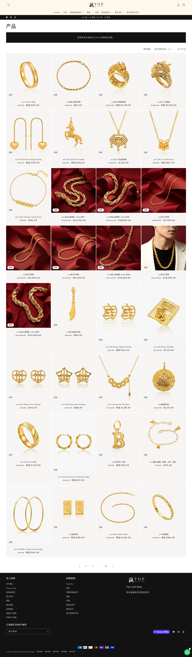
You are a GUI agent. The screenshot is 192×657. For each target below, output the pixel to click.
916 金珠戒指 (163, 534)
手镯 (68, 601)
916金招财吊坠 (163, 404)
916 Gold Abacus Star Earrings (73, 404)
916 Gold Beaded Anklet (118, 534)
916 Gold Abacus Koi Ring (164, 347)
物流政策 (64, 651)
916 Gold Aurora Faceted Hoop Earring (73, 477)
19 (106, 566)
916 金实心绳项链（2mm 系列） (73, 217)
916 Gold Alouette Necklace (118, 404)
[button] (8, 5)
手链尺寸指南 (11, 617)
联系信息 (72, 651)
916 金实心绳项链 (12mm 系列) (118, 275)
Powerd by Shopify (28, 652)
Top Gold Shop (16, 652)
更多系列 (69, 609)
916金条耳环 (73, 534)
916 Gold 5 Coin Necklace (164, 159)
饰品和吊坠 (70, 605)
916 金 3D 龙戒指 (163, 102)
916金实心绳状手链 (73, 102)
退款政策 (39, 651)
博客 (8, 601)
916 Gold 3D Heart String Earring (28, 159)
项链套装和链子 (72, 592)
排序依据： (147, 49)
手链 (68, 588)
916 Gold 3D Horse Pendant (73, 159)
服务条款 (56, 651)
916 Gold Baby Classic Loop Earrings (28, 549)
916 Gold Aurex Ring (28, 462)
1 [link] (79, 566)
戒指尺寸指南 (11, 613)
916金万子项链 (163, 217)
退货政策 (9, 609)
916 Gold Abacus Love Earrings (28, 404)
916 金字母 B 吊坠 (118, 462)
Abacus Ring (11, 588)
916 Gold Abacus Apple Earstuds (119, 347)
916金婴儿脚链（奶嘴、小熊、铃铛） (163, 462)
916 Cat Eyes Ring (28, 102)
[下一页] (112, 566)
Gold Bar (69, 584)
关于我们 (9, 584)
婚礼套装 (9, 605)
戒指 (68, 596)
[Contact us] (187, 652)
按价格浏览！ (11, 592)
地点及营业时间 (72, 613)
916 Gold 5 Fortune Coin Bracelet (28, 217)
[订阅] (47, 631)
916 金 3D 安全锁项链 (118, 159)
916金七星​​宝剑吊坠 (73, 332)
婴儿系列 (9, 596)
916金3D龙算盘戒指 (118, 102)
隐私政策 (48, 651)
